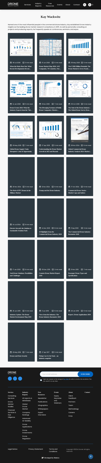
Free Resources (50, 4)
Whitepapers (43, 409)
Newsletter (42, 398)
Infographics (43, 405)
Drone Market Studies (11, 404)
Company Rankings (26, 413)
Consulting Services (12, 397)
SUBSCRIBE (85, 374)
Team (70, 405)
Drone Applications (27, 425)
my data (66, 379)
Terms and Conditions (53, 450)
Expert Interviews (42, 413)
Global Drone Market (25, 406)
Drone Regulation (26, 437)
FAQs (70, 416)
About (67, 5)
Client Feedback (72, 397)
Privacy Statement (35, 449)
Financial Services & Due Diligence (12, 413)
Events (59, 5)
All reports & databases (27, 399)
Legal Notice (12, 449)
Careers (71, 412)
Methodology (73, 409)
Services (27, 5)
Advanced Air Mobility (26, 419)
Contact (76, 5)
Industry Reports (38, 4)
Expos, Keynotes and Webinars (57, 399)
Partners (71, 402)
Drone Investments (27, 431)
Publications (42, 402)
